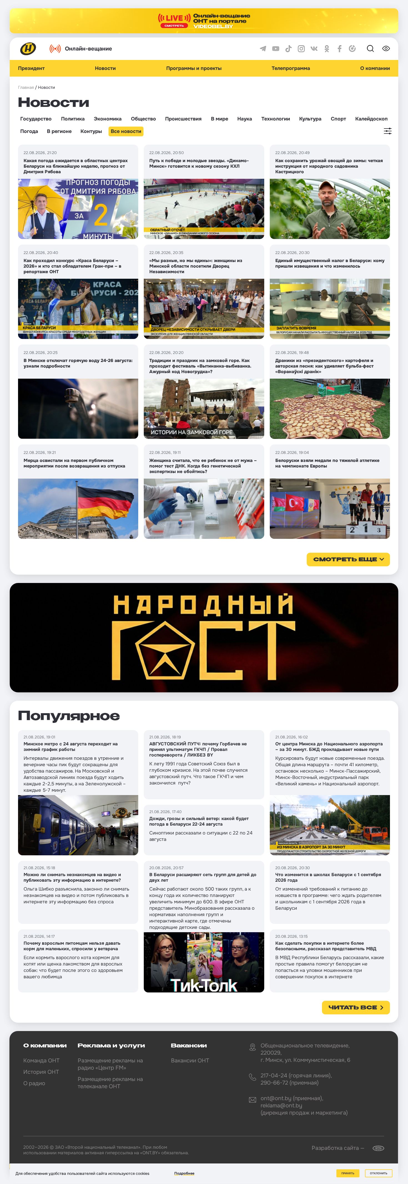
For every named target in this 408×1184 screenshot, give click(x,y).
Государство (36, 119)
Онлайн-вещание (88, 48)
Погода (29, 131)
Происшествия (183, 119)
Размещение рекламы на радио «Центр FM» (110, 1064)
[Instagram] (301, 48)
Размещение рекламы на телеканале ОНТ (110, 1083)
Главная (26, 87)
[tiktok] (288, 48)
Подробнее (184, 1173)
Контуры (91, 131)
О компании (375, 68)
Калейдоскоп (371, 119)
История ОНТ (41, 1072)
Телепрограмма (291, 68)
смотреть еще (345, 560)
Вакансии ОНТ (190, 1060)
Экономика (108, 119)
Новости (105, 68)
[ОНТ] (28, 49)
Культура (310, 119)
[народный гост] (204, 637)
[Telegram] (263, 48)
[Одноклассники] (326, 48)
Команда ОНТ (41, 1060)
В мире (219, 119)
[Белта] (375, 1148)
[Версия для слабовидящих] (386, 48)
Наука (244, 119)
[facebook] (339, 48)
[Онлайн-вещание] (204, 20)
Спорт (338, 119)
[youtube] (275, 48)
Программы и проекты (193, 68)
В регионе (59, 131)
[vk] (314, 48)
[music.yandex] (352, 48)
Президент (31, 68)
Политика (73, 119)
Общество (143, 119)
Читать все (353, 1008)
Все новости (126, 131)
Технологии (275, 119)
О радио (34, 1083)
